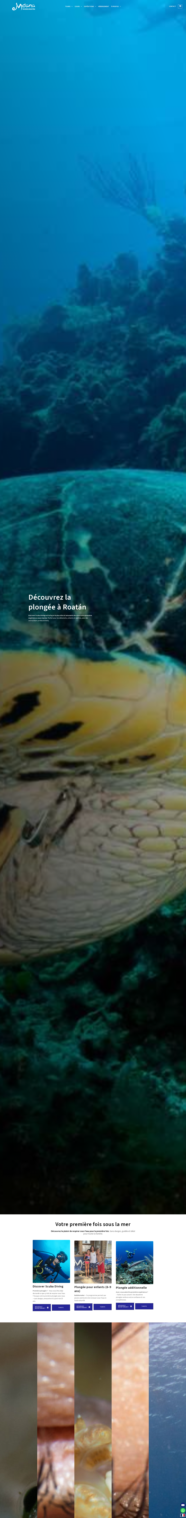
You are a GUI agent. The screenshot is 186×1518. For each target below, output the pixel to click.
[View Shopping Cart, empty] (180, 6)
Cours (77, 6)
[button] (71, 6)
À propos (115, 6)
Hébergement (103, 6)
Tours (67, 6)
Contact (172, 6)
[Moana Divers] (23, 6)
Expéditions (89, 6)
